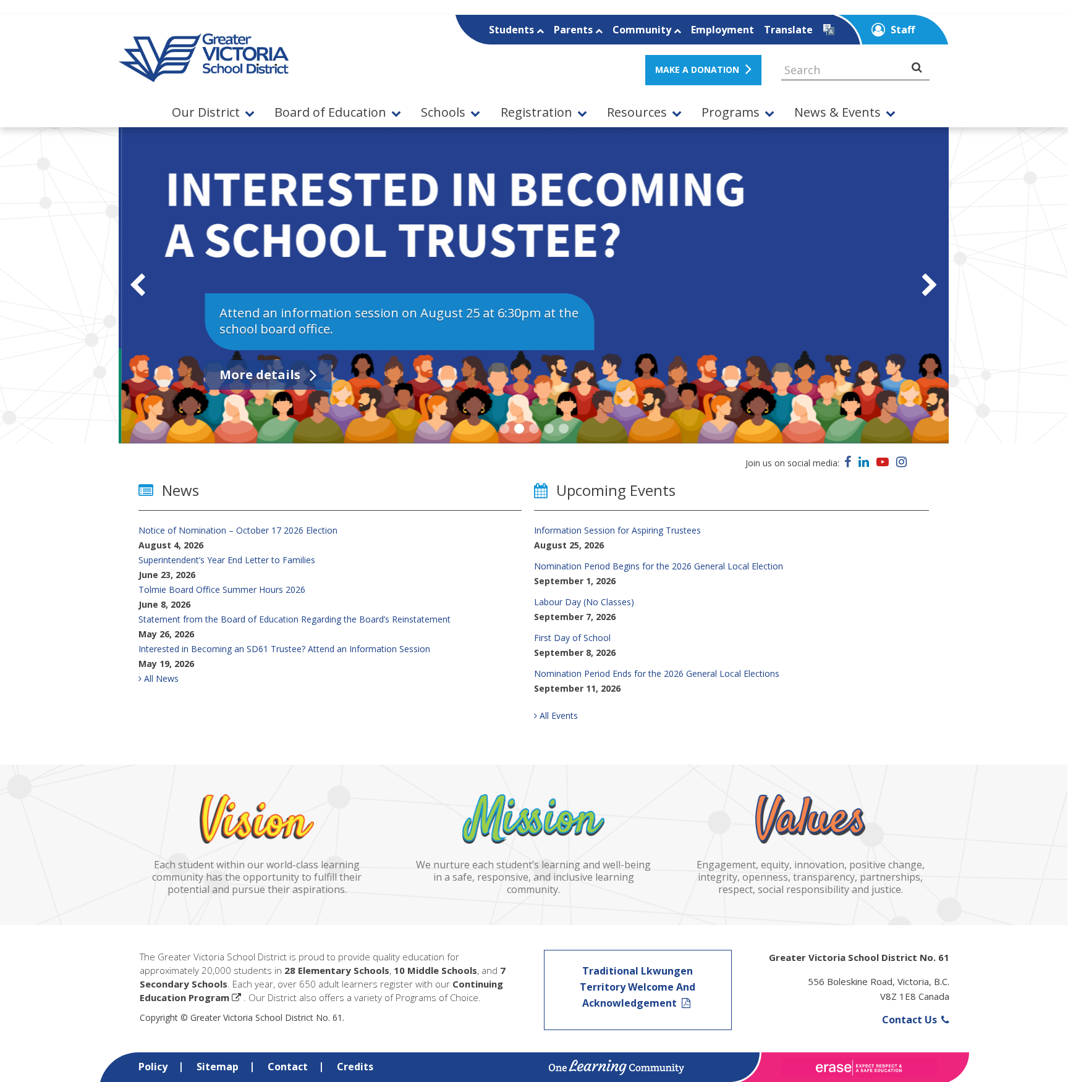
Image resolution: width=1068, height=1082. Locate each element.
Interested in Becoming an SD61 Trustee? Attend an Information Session (284, 649)
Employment (722, 29)
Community (643, 29)
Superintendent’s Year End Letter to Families (226, 560)
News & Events (837, 112)
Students (512, 29)
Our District (206, 112)
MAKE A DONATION (697, 69)
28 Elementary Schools (336, 970)
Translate (788, 29)
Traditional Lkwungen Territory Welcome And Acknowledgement (637, 987)
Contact (288, 1066)
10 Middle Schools (435, 970)
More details (258, 374)
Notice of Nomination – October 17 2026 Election (237, 530)
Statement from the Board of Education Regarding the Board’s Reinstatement (294, 619)
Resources (637, 112)
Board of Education (330, 112)
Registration (536, 112)
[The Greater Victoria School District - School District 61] (204, 75)
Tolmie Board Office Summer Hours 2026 (221, 589)
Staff (901, 29)
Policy (152, 1066)
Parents (574, 29)
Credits (355, 1066)
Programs (730, 112)
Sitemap (218, 1066)
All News (160, 678)
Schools (443, 112)
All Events (557, 715)
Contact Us (910, 1019)
